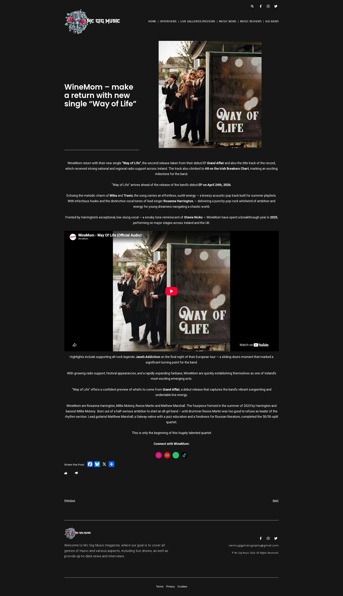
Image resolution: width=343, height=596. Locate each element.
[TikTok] (184, 455)
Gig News (272, 21)
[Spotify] (176, 455)
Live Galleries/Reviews (197, 21)
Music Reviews (251, 21)
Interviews (168, 21)
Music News (227, 21)
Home (152, 21)
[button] (252, 6)
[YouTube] (167, 455)
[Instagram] (158, 455)
